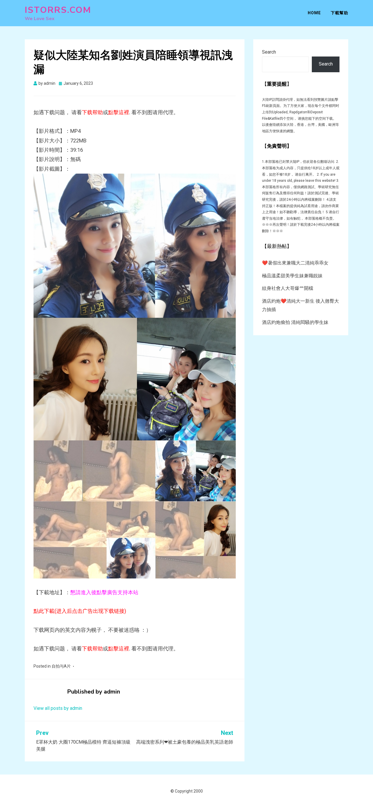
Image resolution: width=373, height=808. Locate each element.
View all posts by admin (58, 708)
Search (269, 52)
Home (314, 12)
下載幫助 (339, 12)
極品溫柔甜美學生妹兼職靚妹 (292, 275)
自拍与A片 (61, 666)
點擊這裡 (118, 112)
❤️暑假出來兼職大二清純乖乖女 (295, 263)
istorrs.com (58, 10)
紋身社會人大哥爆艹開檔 (287, 288)
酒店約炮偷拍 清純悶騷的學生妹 (295, 322)
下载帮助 (92, 112)
